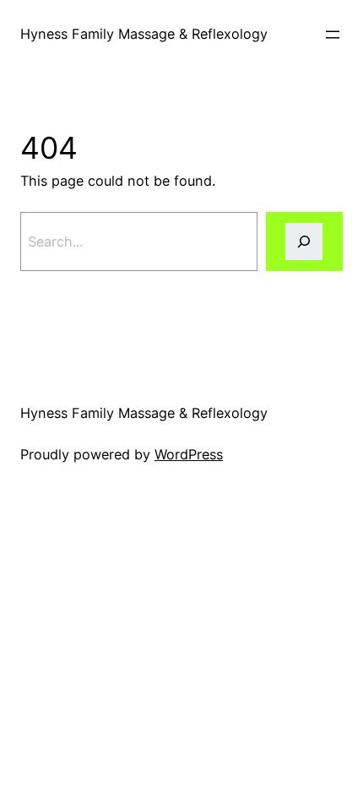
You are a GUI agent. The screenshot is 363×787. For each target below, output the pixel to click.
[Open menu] (332, 34)
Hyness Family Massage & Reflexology (144, 33)
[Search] (304, 241)
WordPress (188, 454)
